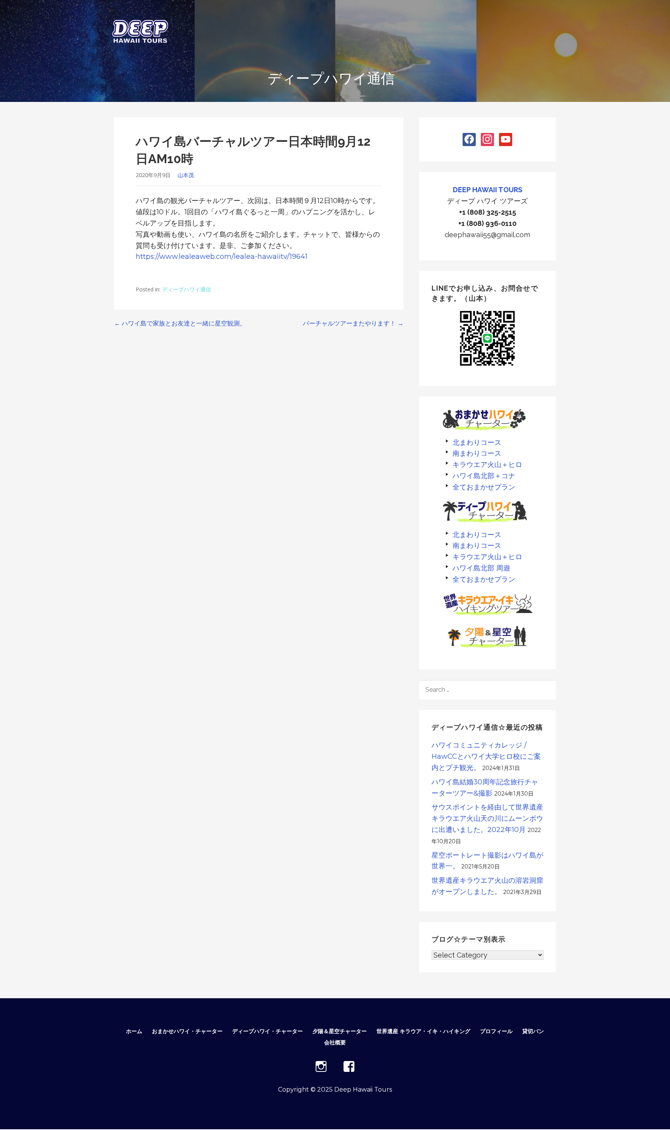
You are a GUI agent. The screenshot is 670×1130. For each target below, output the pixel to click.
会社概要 (335, 1042)
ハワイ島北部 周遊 (481, 568)
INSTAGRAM (321, 1066)
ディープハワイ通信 (186, 289)
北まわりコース (476, 442)
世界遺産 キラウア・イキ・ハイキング (423, 1031)
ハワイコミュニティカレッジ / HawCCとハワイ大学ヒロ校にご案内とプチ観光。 (486, 756)
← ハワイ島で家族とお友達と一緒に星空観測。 (180, 323)
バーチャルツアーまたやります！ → (353, 323)
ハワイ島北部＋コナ (483, 476)
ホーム (134, 1031)
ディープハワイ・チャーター (267, 1031)
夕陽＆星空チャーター (340, 1031)
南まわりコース (476, 453)
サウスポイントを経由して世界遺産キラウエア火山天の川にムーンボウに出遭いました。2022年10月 (487, 818)
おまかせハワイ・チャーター (187, 1031)
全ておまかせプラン (483, 487)
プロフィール (496, 1031)
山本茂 (186, 175)
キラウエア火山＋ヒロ (487, 464)
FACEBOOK (349, 1066)
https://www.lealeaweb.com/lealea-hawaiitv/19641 (221, 256)
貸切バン (533, 1031)
